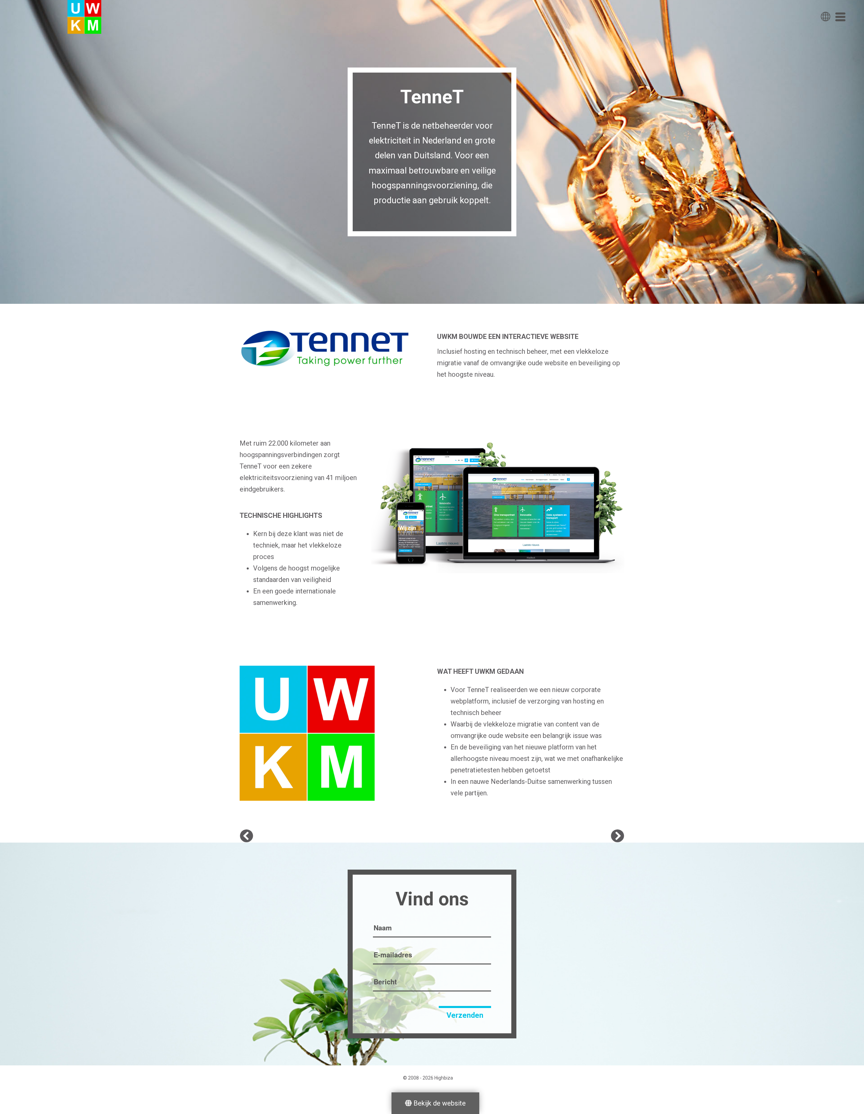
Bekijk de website (439, 1103)
